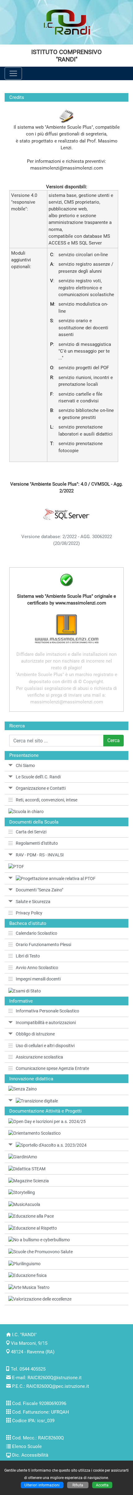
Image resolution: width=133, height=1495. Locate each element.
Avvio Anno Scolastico (37, 967)
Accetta (102, 1485)
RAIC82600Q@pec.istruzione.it (57, 1386)
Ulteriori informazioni (42, 1485)
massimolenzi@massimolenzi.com (66, 168)
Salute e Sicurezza (33, 901)
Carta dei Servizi (31, 831)
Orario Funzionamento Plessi (43, 944)
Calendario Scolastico (36, 933)
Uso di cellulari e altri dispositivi (45, 1045)
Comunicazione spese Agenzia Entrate (52, 1068)
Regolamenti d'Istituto (37, 843)
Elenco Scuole (27, 1446)
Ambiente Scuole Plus (69, 127)
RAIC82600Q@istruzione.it (55, 1377)
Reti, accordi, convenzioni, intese (46, 799)
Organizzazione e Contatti (41, 788)
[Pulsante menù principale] (13, 73)
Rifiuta (77, 1485)
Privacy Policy (29, 912)
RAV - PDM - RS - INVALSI (40, 854)
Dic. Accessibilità (30, 1455)
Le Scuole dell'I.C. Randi (38, 776)
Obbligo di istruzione (35, 1033)
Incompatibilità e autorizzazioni (46, 1022)
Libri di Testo (28, 955)
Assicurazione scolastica (39, 1057)
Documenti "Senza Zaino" (39, 889)
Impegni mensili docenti (38, 978)
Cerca (113, 740)
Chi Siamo (25, 765)
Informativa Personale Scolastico (47, 1010)
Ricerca (17, 726)
